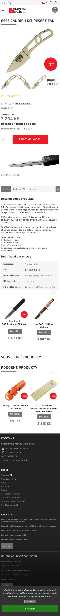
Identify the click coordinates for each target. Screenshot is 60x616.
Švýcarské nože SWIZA (11, 566)
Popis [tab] (6, 189)
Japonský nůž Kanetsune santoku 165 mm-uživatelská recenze (29, 526)
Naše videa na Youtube (17, 460)
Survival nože (31, 264)
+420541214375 (9, 456)
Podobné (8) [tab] (19, 189)
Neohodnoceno (23, 104)
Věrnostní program (10, 493)
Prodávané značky (10, 505)
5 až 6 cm (29, 281)
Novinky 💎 (7, 475)
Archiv (6, 546)
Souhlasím (30, 608)
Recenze (5, 486)
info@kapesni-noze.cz (17, 448)
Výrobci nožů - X (8, 579)
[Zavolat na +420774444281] (10, 2)
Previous (50, 292)
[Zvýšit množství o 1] (10, 139)
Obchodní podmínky (11, 497)
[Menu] (3, 9)
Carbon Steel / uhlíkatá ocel (38, 275)
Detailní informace (10, 174)
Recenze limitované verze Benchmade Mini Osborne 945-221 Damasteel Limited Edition (28, 520)
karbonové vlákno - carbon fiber (40, 287)
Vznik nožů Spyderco (10, 561)
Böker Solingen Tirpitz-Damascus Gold (18, 530)
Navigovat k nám (9, 479)
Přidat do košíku (30, 139)
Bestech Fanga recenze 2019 (14, 539)
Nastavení (30, 601)
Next (55, 292)
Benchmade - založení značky (14, 575)
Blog (3, 482)
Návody (5, 490)
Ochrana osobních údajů (13, 501)
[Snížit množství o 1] (3, 139)
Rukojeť (5, 245)
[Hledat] (50, 3)
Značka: (7, 108)
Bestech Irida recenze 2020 (13, 535)
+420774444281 (14, 452)
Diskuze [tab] (33, 189)
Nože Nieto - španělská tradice (15, 570)
